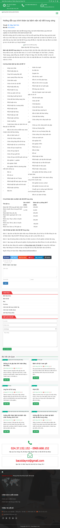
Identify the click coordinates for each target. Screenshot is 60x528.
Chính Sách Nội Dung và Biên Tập (11, 307)
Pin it (31, 257)
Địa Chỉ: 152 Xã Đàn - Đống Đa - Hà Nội (14, 511)
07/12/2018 (17, 420)
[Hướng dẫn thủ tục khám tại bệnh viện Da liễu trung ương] (44, 411)
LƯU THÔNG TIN (7, 349)
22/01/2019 (17, 368)
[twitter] (51, 1)
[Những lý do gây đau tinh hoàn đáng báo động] (12, 359)
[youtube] (57, 1)
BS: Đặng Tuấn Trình (13, 25)
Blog (4, 301)
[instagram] (55, 1)
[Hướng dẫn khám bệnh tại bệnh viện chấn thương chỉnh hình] (15, 411)
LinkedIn (39, 257)
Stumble (23, 257)
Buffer (48, 257)
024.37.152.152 (42, 511)
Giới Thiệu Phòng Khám (8, 312)
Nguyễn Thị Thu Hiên (9, 392)
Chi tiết (6, 380)
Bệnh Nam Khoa (7, 296)
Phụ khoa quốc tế (4, 492)
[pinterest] (9, 518)
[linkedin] (53, 1)
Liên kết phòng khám (6, 490)
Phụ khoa (5, 304)
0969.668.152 (32, 511)
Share (7, 257)
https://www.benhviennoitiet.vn (28, 251)
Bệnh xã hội (6, 298)
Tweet (15, 257)
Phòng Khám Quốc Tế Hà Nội (33, 245)
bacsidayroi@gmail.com (10, 514)
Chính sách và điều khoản (9, 310)
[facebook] (49, 1)
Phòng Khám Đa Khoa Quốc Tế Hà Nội (23, 475)
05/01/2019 (17, 392)
